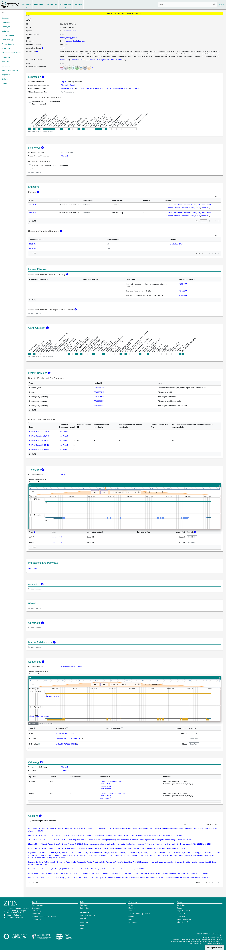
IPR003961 (98, 392)
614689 (182, 295)
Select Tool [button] (191, 537)
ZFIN (63, 474)
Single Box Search (183, 911)
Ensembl (64, 770)
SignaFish (32, 568)
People (131, 916)
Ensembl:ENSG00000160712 (111, 781)
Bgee (72, 85)
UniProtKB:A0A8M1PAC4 (38, 440)
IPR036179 (98, 405)
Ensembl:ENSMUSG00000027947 (112, 793)
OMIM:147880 (105, 789)
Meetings (131, 908)
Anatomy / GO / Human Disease (44, 916)
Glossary (180, 908)
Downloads (84, 905)
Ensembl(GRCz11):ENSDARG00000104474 (105, 60)
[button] (34, 728)
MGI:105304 (104, 798)
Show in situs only (39, 104)
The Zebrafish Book (87, 915)
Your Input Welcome (214, 948)
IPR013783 (98, 397)
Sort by (217, 196)
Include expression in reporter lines (46, 101)
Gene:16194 (104, 796)
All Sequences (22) (45, 723)
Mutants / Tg (36, 911)
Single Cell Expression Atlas (117, 88)
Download (208, 824)
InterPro (63, 432)
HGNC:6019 (104, 786)
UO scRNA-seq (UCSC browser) (90, 88)
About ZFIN (181, 914)
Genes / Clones (37, 905)
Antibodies (36, 914)
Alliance (63, 60)
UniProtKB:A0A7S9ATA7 (38, 436)
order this (205, 205)
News (130, 905)
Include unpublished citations (44, 821)
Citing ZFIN (181, 916)
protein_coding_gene (68, 38)
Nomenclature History (69, 31)
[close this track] (32, 499)
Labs (130, 919)
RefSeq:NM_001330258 (65, 733)
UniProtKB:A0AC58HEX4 (38, 445)
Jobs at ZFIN (181, 922)
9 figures (64, 82)
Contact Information (184, 919)
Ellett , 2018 (176, 244)
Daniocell (135, 88)
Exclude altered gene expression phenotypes (50, 165)
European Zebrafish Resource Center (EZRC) (182, 208)
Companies (132, 922)
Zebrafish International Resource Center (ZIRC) (183, 205)
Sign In (221, 4)
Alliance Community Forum (138, 914)
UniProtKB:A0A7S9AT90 (38, 432)
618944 (182, 284)
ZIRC (82, 918)
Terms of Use (217, 936)
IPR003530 (98, 388)
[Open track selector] (33, 492)
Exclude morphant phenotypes (44, 169)
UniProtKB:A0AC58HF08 (38, 449)
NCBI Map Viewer (67, 666)
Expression (36, 908)
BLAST (82, 926)
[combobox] (187, 4)
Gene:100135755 (77, 60)
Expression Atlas (67, 88)
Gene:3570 (104, 784)
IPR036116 (98, 401)
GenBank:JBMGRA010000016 (67, 739)
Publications (36, 919)
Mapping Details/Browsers (75, 41)
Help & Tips (181, 905)
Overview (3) (33, 723)
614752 (182, 291)
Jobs (130, 911)
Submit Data (84, 908)
